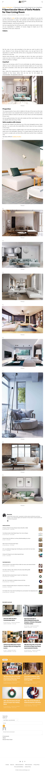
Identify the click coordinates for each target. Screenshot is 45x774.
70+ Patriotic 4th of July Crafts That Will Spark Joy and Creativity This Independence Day (20, 590)
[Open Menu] (3, 2)
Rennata (9, 514)
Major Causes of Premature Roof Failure (10, 543)
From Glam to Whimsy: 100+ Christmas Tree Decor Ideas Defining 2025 (16, 569)
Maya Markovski (7, 622)
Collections (10, 7)
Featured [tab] (5, 659)
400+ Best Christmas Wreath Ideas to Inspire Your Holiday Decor (15, 575)
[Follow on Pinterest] (25, 761)
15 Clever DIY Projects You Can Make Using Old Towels (13, 554)
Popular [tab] (10, 659)
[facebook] (7, 521)
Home (3, 7)
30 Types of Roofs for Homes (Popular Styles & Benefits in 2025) (15, 527)
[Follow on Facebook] (20, 761)
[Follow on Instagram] (22, 761)
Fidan (6, 650)
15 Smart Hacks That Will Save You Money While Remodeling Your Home (16, 538)
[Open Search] (42, 2)
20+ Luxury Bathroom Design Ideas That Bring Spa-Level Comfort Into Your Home (19, 548)
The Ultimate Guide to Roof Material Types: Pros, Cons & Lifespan (15, 533)
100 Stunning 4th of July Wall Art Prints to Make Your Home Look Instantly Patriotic (19, 564)
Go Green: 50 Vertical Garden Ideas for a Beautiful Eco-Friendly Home (16, 585)
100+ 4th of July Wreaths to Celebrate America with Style (14, 580)
